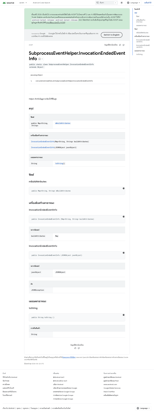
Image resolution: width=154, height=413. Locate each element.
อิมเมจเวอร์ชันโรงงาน (9, 392)
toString (59, 163)
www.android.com (110, 384)
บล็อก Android (58, 384)
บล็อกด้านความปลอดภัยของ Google (65, 388)
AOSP (31, 45)
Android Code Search (41, 3)
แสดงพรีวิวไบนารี (8, 388)
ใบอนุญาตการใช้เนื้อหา (69, 357)
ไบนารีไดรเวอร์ (7, 395)
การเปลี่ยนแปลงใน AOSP (55, 23)
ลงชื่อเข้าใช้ (147, 3)
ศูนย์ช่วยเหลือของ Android (112, 377)
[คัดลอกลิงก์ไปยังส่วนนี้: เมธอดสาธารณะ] (48, 301)
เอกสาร (22, 3)
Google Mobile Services (112, 388)
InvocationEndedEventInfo (42, 141)
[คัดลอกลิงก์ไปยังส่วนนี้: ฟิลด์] (36, 175)
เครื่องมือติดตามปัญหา (111, 395)
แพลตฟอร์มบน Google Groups (64, 392)
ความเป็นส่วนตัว (45, 408)
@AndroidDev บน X (60, 381)
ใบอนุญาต (34, 408)
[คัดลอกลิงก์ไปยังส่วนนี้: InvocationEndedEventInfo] (59, 210)
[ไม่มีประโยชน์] (123, 45)
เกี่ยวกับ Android (8, 408)
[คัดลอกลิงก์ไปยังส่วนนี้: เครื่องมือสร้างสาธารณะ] (56, 203)
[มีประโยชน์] (120, 45)
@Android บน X (58, 377)
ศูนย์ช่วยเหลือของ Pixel (111, 381)
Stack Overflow (109, 392)
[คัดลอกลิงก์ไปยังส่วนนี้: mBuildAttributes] (48, 181)
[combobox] (106, 3)
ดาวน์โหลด (6, 384)
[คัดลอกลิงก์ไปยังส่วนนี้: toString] (39, 308)
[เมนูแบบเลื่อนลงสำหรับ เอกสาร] (27, 2)
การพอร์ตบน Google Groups (63, 399)
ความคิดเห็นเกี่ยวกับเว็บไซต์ (61, 408)
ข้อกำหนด (6, 381)
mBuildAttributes (62, 123)
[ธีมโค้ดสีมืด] (123, 188)
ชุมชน (19, 408)
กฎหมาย (26, 408)
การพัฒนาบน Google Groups (63, 395)
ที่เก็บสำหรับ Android (10, 377)
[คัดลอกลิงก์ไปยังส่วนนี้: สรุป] (35, 108)
